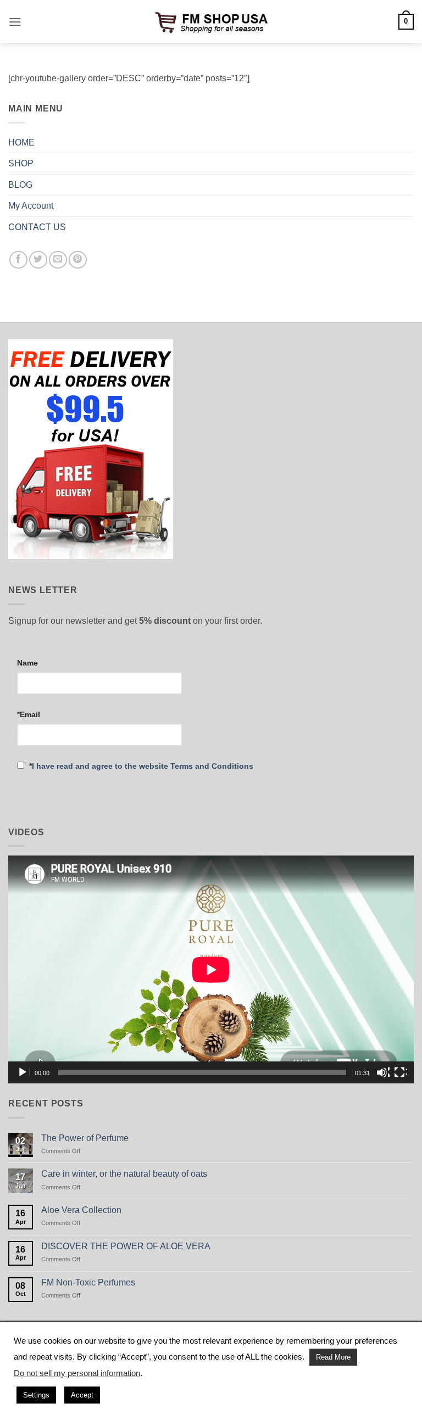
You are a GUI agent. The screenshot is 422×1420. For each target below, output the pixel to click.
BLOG (20, 184)
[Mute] (383, 1072)
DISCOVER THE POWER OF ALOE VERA (125, 1246)
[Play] (23, 1072)
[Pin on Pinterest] (78, 260)
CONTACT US (37, 227)
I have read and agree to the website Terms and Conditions (142, 766)
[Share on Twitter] (38, 260)
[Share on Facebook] (18, 260)
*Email (28, 714)
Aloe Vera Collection (81, 1210)
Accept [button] (82, 1395)
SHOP (21, 163)
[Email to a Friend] (58, 260)
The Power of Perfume (85, 1138)
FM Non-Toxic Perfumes (88, 1282)
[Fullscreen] (400, 1072)
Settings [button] (36, 1395)
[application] (211, 969)
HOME (21, 142)
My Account (30, 205)
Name (27, 662)
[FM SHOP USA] (211, 21)
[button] (14, 21)
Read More (333, 1357)
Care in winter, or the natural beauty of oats (124, 1173)
